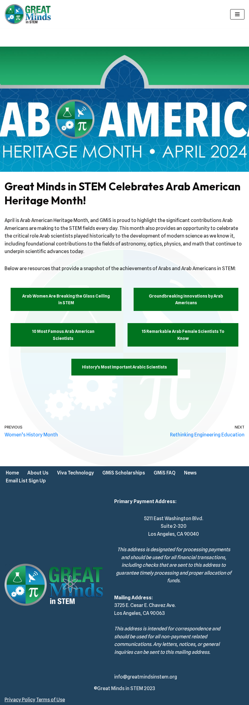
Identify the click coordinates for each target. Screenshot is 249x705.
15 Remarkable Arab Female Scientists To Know (183, 334)
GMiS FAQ (165, 473)
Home (12, 473)
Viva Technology (75, 473)
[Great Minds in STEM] (28, 14)
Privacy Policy (20, 700)
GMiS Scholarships (123, 473)
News (190, 473)
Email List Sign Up (26, 481)
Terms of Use (50, 700)
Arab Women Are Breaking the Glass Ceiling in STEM (66, 299)
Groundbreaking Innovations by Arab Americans (186, 299)
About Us (38, 473)
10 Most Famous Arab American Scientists (63, 334)
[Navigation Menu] (237, 14)
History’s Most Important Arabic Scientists (124, 367)
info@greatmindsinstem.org (145, 677)
